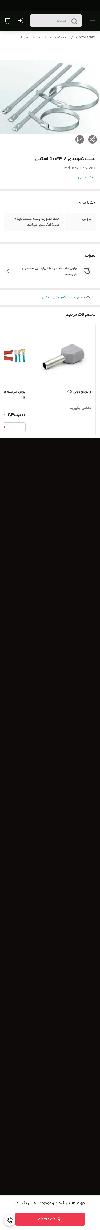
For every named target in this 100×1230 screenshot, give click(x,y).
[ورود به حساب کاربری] (21, 20)
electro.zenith (86, 37)
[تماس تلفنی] (9, 1220)
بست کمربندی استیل (27, 37)
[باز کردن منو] (91, 20)
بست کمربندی (58, 37)
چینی (82, 177)
